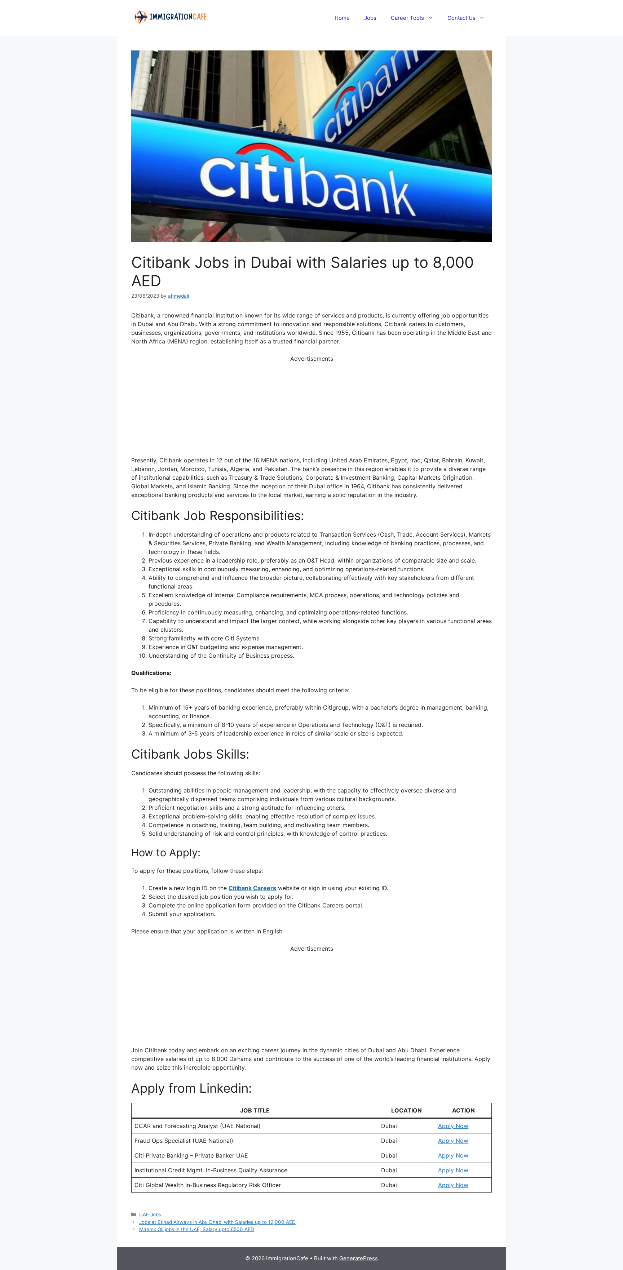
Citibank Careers (252, 888)
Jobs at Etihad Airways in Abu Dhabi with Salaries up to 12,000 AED (217, 1222)
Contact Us (461, 17)
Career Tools (407, 17)
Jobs (370, 17)
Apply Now (453, 1125)
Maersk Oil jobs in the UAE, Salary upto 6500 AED (196, 1229)
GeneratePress (358, 1258)
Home (342, 17)
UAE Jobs (150, 1214)
